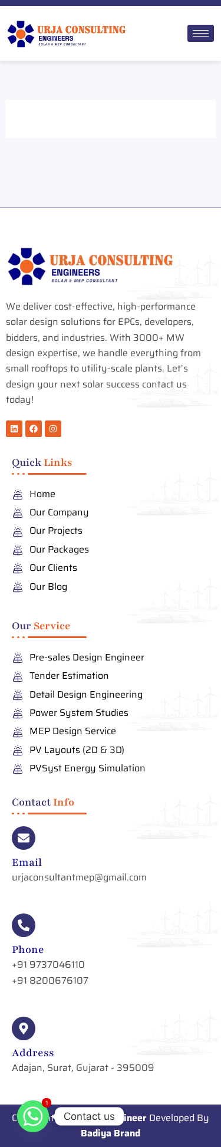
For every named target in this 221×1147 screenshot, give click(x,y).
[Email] (23, 838)
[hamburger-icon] (200, 33)
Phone (28, 949)
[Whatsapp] (33, 1116)
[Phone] (23, 925)
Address (33, 1053)
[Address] (23, 1028)
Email (27, 862)
